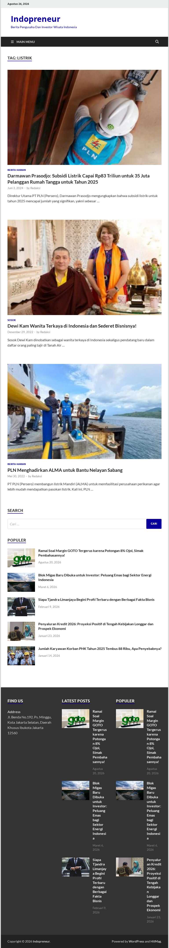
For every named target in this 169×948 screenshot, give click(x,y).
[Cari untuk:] (84, 524)
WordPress (136, 941)
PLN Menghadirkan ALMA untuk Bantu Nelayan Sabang (65, 470)
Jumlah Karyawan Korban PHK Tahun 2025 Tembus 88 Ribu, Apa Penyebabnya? (100, 648)
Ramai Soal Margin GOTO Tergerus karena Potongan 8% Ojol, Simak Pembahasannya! (100, 736)
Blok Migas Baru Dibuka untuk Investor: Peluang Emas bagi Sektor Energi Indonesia (100, 810)
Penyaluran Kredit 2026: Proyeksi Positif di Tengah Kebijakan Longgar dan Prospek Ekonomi (154, 885)
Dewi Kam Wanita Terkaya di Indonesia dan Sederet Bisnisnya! (72, 325)
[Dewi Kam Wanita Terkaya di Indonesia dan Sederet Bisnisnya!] (84, 267)
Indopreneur (35, 18)
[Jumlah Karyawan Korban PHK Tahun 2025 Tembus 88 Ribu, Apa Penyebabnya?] (21, 649)
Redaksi (35, 188)
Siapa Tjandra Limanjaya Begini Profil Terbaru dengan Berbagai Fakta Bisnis (96, 599)
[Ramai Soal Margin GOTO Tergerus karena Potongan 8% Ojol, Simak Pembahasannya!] (21, 551)
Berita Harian (16, 170)
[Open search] (157, 42)
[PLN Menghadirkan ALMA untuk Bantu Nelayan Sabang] (84, 411)
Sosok (11, 320)
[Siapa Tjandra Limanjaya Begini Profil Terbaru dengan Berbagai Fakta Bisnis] (21, 600)
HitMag (156, 941)
